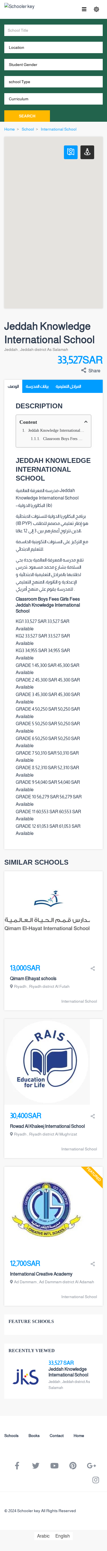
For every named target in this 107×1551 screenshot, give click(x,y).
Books (34, 1435)
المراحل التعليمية (68, 386)
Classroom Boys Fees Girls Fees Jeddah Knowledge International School (64, 439)
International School (58, 129)
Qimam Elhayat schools (33, 978)
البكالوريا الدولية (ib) (35, 505)
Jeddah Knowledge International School (57, 430)
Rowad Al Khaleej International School (47, 1126)
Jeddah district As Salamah (44, 349)
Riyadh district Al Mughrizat (53, 1134)
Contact (57, 1435)
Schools (11, 1435)
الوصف (13, 386)
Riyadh (20, 986)
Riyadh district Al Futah (49, 986)
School (28, 129)
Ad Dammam (25, 1282)
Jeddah (11, 349)
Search (27, 116)
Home (9, 129)
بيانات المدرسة (37, 386)
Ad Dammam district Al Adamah (66, 1282)
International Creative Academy (41, 1274)
